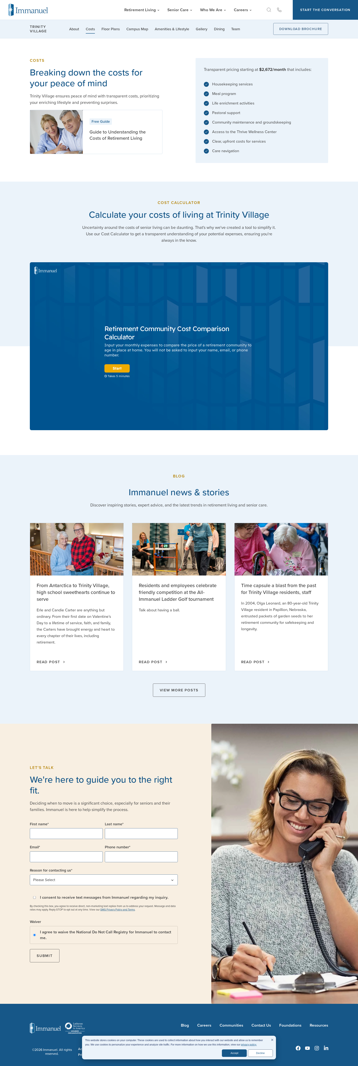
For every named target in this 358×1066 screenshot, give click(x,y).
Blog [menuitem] (185, 1025)
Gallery (201, 29)
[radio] (104, 935)
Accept (234, 1053)
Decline (260, 1053)
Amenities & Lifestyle (172, 29)
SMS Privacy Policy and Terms (117, 910)
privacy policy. (249, 1044)
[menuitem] (298, 1048)
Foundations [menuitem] (290, 1025)
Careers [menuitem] (204, 1025)
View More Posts (179, 690)
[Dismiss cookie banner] (272, 1040)
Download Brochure (300, 29)
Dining (219, 29)
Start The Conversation (325, 9)
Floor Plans (111, 29)
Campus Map (137, 29)
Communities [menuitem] (231, 1025)
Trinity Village (38, 29)
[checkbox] (104, 935)
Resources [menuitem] (319, 1025)
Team (235, 29)
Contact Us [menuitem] (261, 1025)
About (74, 29)
